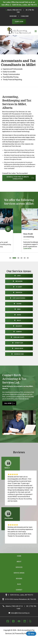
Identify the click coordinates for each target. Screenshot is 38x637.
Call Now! (8, 403)
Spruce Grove (18, 348)
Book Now (13, 16)
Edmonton (18, 292)
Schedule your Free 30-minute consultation (18, 178)
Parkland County (18, 337)
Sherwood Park (19, 354)
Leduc (19, 275)
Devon (19, 314)
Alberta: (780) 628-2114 (14, 10)
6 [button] (27, 257)
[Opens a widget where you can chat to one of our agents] (31, 633)
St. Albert (19, 287)
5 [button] (24, 257)
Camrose (19, 331)
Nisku (19, 309)
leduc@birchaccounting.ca (20, 613)
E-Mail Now (24, 16)
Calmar (18, 303)
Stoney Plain (19, 343)
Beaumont (18, 326)
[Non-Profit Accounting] (19, 219)
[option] (19, 230)
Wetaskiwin (18, 281)
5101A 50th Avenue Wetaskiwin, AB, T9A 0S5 (20, 599)
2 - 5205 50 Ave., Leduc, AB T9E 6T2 (23, 5)
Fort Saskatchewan (18, 298)
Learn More (10, 248)
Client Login (19, 21)
